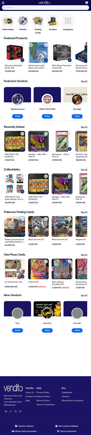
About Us (30, 392)
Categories (67, 392)
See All (84, 81)
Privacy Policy (42, 392)
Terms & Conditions (45, 405)
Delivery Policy (43, 397)
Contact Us (31, 397)
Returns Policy (43, 401)
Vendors (66, 397)
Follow (17, 116)
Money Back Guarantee (72, 401)
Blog (28, 401)
